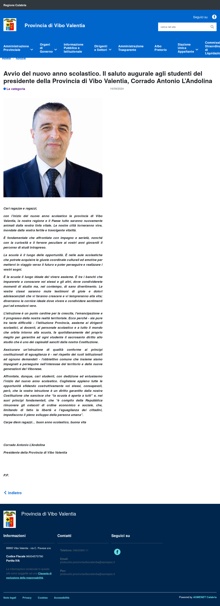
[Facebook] (214, 17)
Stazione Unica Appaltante (186, 48)
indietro (14, 492)
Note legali (9, 597)
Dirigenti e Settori (100, 48)
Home (6, 58)
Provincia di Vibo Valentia (55, 25)
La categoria (16, 89)
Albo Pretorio (161, 48)
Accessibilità (61, 597)
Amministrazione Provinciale (16, 48)
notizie (21, 58)
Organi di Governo (46, 48)
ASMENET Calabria (205, 597)
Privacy (27, 597)
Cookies (43, 597)
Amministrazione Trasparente (131, 48)
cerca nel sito (168, 26)
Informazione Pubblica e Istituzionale (73, 48)
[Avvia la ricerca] (212, 27)
